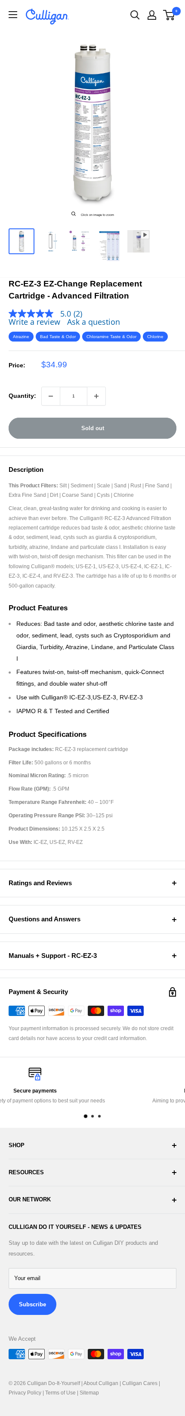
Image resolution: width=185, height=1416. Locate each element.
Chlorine (155, 336)
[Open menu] (13, 14)
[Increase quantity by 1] (96, 396)
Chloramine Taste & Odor (111, 336)
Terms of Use (60, 1393)
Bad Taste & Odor (58, 336)
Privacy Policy (25, 1393)
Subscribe (32, 1304)
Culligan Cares (139, 1383)
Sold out (92, 428)
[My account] (152, 15)
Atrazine (21, 336)
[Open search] (135, 15)
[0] (169, 15)
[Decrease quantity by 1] (51, 396)
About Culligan (100, 1383)
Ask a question (93, 322)
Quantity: (22, 395)
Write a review (34, 322)
